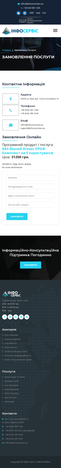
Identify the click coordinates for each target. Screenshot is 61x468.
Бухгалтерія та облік (14, 377)
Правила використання (15, 351)
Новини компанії (12, 339)
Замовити (17, 216)
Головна (6, 50)
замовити (30, 265)
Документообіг (11, 381)
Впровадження (11, 389)
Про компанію (11, 335)
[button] (55, 30)
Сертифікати (10, 343)
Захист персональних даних (18, 359)
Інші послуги (10, 397)
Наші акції (9, 401)
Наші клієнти (10, 347)
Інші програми (11, 385)
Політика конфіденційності (17, 355)
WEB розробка (11, 393)
